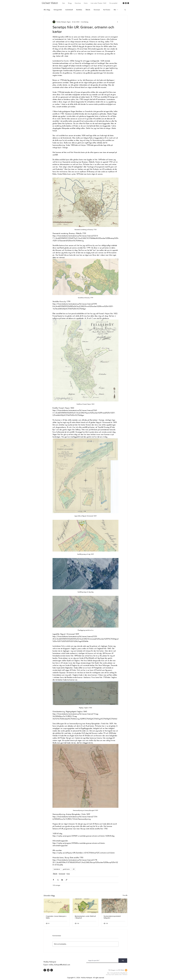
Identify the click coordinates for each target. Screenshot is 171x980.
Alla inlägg (47, 10)
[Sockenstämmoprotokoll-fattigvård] (114, 906)
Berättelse (79, 10)
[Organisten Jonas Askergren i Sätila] (56, 906)
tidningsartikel (58, 10)
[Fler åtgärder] (117, 22)
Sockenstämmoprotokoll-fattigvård (112, 917)
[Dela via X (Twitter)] (58, 880)
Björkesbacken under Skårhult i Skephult (85, 917)
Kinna (68, 874)
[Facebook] (123, 3)
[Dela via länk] (66, 880)
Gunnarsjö (97, 10)
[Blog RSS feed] (126, 970)
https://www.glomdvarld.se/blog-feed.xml (117, 973)
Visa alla (125, 895)
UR (73, 869)
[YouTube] (126, 3)
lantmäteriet (57, 869)
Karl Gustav (106, 10)
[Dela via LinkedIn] (62, 880)
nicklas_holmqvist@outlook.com (59, 965)
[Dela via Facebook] (53, 880)
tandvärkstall (69, 10)
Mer (115, 10)
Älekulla (88, 10)
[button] (85, 3)
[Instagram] (128, 3)
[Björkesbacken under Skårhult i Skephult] (85, 906)
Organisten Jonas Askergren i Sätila (56, 917)
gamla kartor (66, 869)
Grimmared (62, 874)
